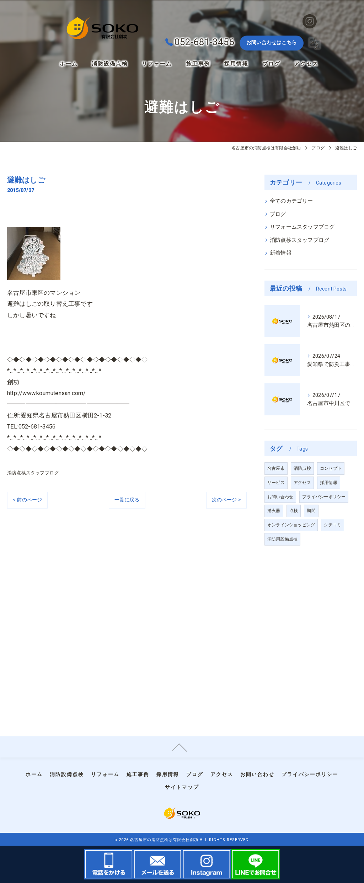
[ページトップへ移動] (179, 747)
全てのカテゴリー (291, 201)
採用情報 (328, 482)
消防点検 (302, 468)
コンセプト (331, 468)
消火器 (273, 510)
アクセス (302, 482)
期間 (311, 510)
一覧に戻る (127, 499)
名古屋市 (276, 468)
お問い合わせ (280, 496)
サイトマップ (182, 787)
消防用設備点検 (282, 539)
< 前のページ (27, 499)
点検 (293, 510)
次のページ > (226, 499)
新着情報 (280, 253)
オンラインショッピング (291, 524)
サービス (276, 482)
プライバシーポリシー (324, 496)
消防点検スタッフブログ (33, 472)
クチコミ (332, 524)
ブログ (278, 214)
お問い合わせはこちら (271, 42)
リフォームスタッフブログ (302, 227)
